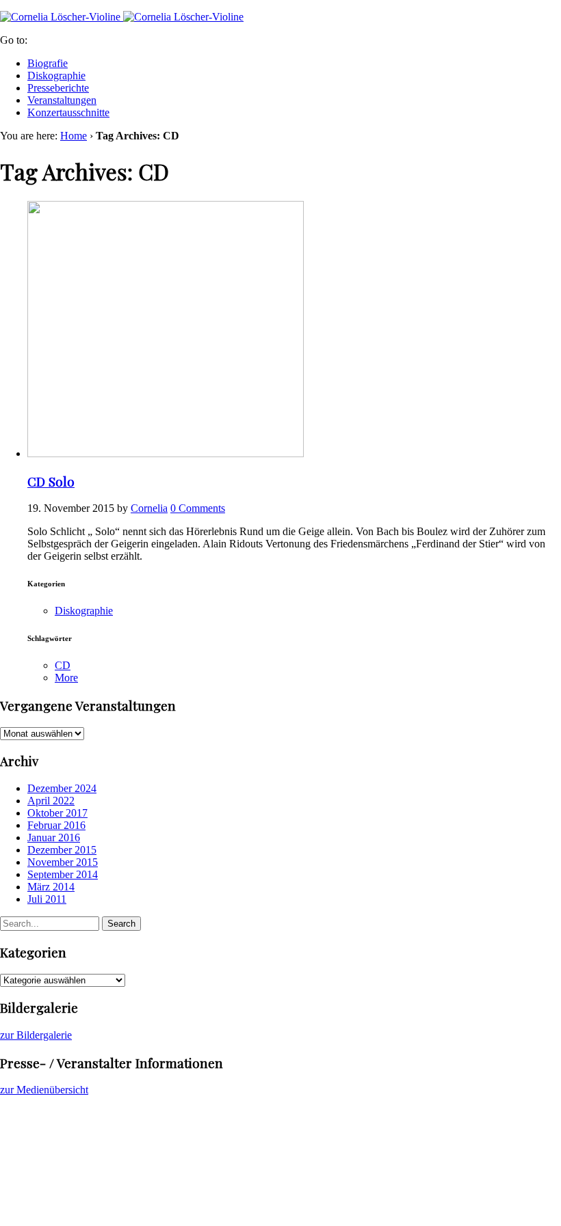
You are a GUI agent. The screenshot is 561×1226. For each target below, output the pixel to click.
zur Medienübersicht (44, 1089)
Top (8, 1208)
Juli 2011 (46, 899)
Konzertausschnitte (68, 112)
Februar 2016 (56, 825)
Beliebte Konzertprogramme (88, 1136)
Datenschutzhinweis (70, 1173)
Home (73, 135)
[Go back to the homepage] (122, 17)
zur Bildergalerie (36, 1035)
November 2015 (62, 862)
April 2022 (51, 800)
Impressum (51, 1185)
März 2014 (51, 887)
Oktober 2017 (57, 813)
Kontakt (44, 1161)
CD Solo (51, 481)
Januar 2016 (53, 837)
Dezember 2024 (61, 788)
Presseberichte (58, 88)
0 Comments (197, 508)
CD (62, 665)
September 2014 (62, 874)
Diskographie (56, 75)
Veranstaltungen (61, 100)
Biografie (47, 63)
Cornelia (149, 508)
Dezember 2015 (61, 850)
